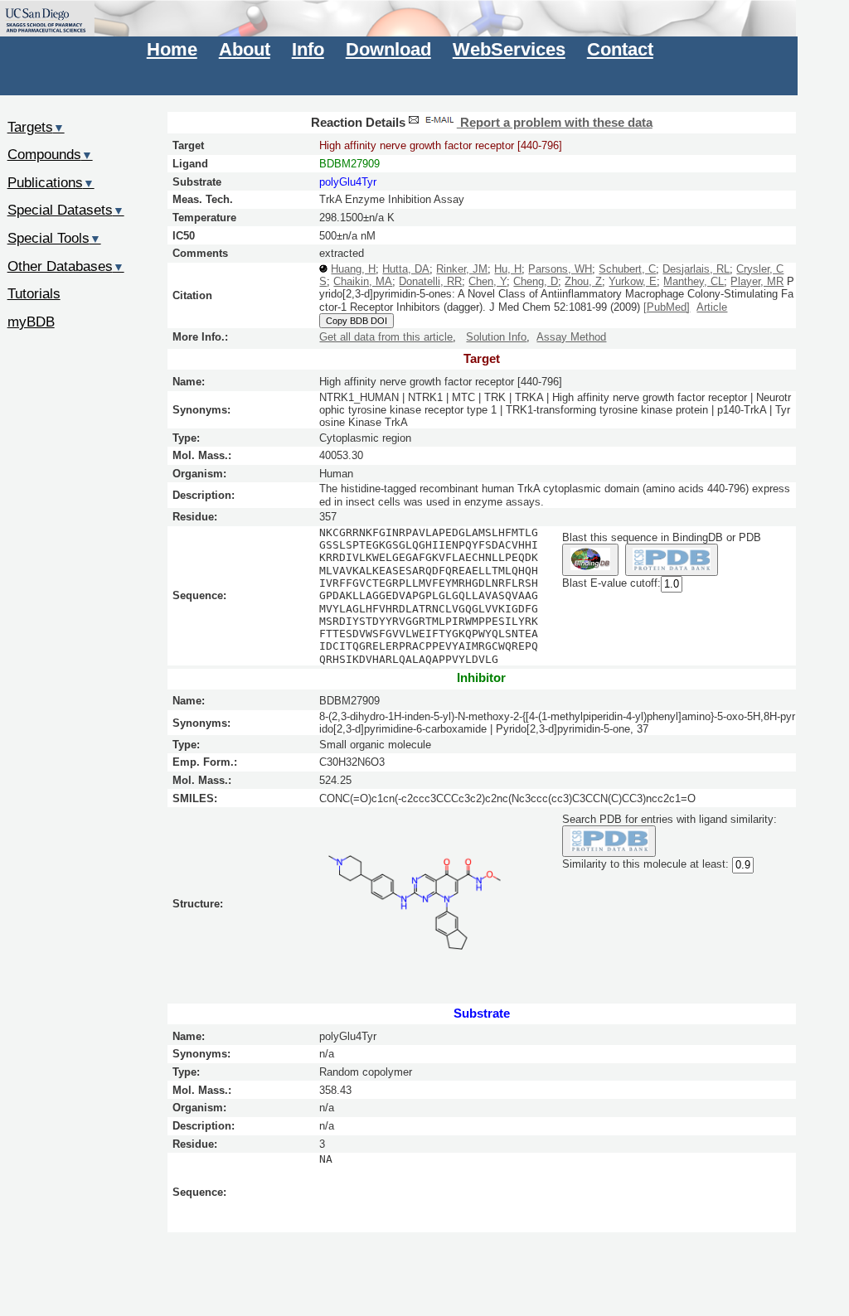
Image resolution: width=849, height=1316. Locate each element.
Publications (51, 182)
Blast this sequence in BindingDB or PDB (661, 537)
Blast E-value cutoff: (611, 583)
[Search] (609, 841)
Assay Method (571, 337)
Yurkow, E (633, 281)
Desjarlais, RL (696, 269)
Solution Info (496, 337)
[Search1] (590, 560)
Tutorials (34, 293)
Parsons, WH (560, 269)
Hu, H (508, 269)
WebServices (509, 49)
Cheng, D (535, 281)
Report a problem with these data (555, 122)
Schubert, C (627, 269)
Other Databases (65, 266)
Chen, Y (487, 281)
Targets (36, 127)
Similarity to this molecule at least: (645, 865)
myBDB (31, 321)
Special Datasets (65, 209)
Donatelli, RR (430, 281)
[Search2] (672, 560)
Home (172, 49)
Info (308, 49)
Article (711, 307)
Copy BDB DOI (356, 321)
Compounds (50, 154)
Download (388, 49)
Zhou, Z (583, 281)
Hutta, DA (405, 269)
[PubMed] (666, 307)
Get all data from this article (386, 337)
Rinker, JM (462, 269)
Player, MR (757, 281)
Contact (620, 49)
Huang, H (353, 269)
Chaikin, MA (362, 281)
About (244, 49)
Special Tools (54, 238)
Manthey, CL (693, 281)
